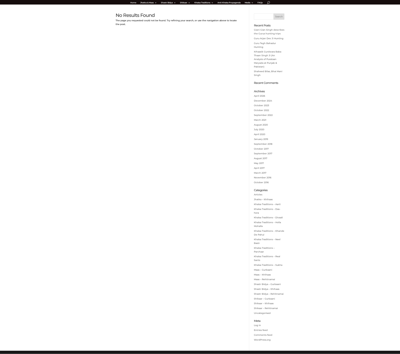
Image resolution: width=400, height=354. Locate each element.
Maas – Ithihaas (262, 274)
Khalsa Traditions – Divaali (268, 217)
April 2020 (259, 134)
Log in (257, 325)
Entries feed (261, 330)
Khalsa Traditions (202, 3)
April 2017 (259, 168)
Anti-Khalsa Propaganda (229, 3)
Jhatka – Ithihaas (263, 199)
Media (247, 3)
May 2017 (259, 163)
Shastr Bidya (167, 3)
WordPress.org (262, 339)
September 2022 (263, 115)
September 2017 (263, 153)
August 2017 (260, 158)
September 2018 (263, 144)
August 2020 (261, 124)
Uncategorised (262, 313)
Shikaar (183, 3)
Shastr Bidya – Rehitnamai (269, 293)
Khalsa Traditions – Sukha (268, 265)
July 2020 (259, 129)
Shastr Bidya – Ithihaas (266, 289)
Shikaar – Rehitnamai (266, 308)
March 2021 (260, 120)
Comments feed (263, 335)
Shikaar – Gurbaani (264, 298)
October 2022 (261, 110)
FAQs (260, 3)
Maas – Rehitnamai (264, 279)
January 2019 (261, 139)
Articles (258, 194)
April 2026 (259, 95)
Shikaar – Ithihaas (264, 303)
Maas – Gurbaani (263, 269)
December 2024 (263, 100)
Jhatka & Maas (147, 3)
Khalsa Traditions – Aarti (267, 204)
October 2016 (261, 182)
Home (133, 3)
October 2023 (261, 105)
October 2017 (261, 148)
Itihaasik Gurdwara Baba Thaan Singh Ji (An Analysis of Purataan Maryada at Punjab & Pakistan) (267, 59)
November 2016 (262, 177)
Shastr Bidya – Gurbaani (267, 284)
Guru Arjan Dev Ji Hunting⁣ (268, 38)
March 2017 (260, 172)
